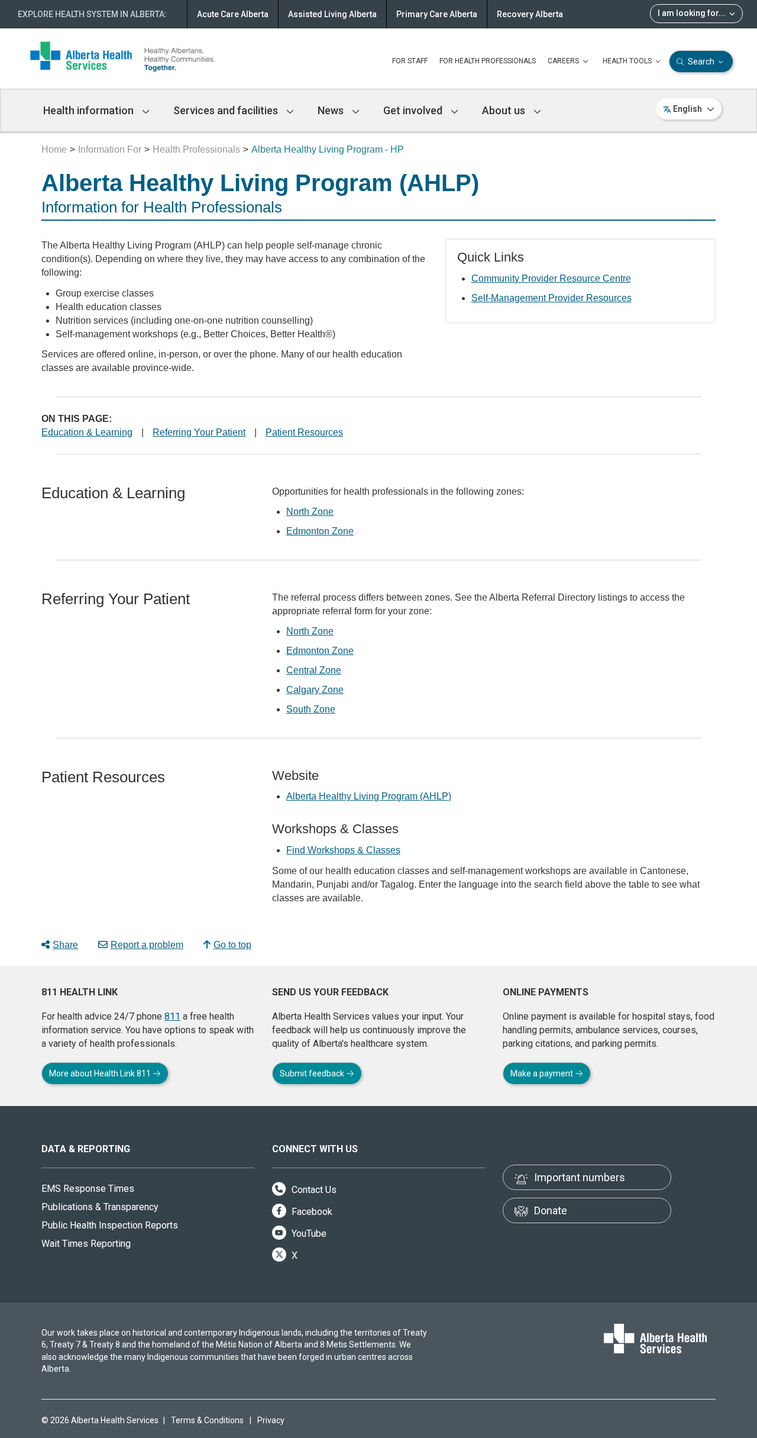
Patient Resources (304, 432)
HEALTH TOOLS (628, 61)
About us (505, 110)
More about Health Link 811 (101, 1073)
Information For (109, 149)
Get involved (414, 110)
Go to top (232, 945)
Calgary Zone (315, 690)
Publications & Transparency (99, 1207)
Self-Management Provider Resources (551, 298)
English (687, 109)
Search (701, 61)
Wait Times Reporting (86, 1243)
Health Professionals (196, 149)
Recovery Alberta (530, 14)
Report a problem (147, 945)
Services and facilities (226, 110)
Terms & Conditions (207, 1420)
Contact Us (313, 1189)
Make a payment (542, 1073)
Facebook (310, 1211)
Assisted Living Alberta (332, 14)
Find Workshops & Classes (343, 850)
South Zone (310, 709)
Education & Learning (86, 432)
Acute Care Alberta (232, 14)
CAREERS (564, 61)
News (332, 110)
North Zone (310, 512)
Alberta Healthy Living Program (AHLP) (368, 796)
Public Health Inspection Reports (109, 1225)
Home (54, 149)
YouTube (307, 1233)
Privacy (270, 1420)
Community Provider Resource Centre (551, 278)
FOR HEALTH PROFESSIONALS (487, 61)
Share (65, 945)
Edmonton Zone (320, 531)
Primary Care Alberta (436, 14)
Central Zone (313, 670)
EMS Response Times (87, 1188)
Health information (89, 110)
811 (172, 1016)
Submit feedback (313, 1073)
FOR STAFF (410, 61)
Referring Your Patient (199, 432)
